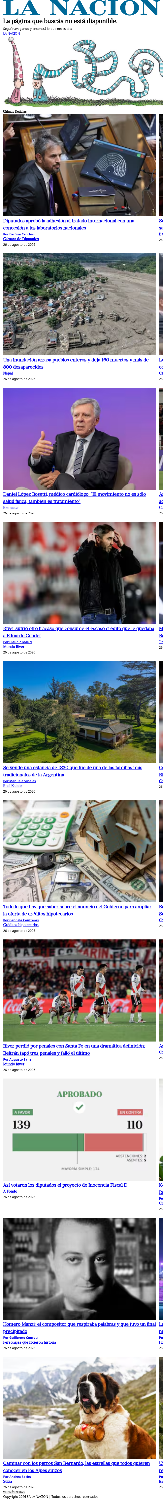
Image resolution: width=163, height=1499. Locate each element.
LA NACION (11, 33)
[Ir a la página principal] (81, 14)
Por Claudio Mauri (17, 642)
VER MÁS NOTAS (14, 1492)
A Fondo (10, 1192)
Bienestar (11, 508)
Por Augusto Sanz (17, 1059)
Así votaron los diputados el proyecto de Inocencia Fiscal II (65, 1185)
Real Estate (12, 786)
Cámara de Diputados (21, 239)
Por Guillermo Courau (20, 1337)
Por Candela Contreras (21, 920)
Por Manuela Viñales (19, 781)
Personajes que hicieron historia (29, 1343)
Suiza (7, 1482)
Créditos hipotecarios (21, 925)
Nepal (8, 373)
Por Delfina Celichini (19, 234)
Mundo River (13, 647)
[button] (79, 165)
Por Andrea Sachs (17, 1477)
